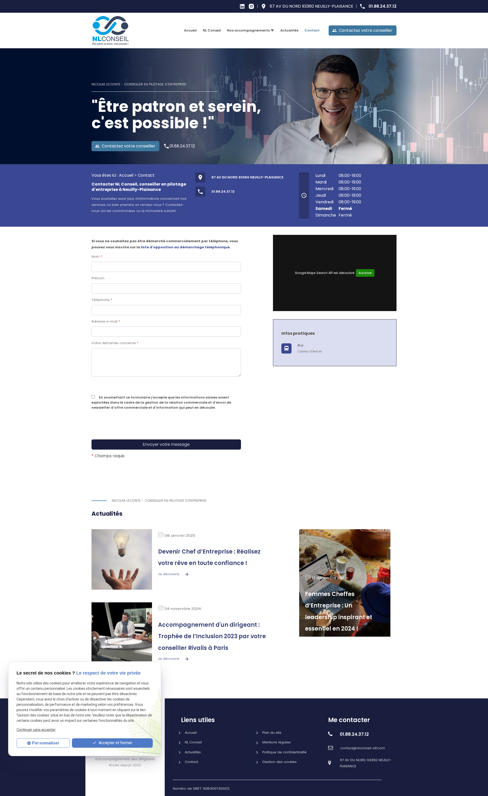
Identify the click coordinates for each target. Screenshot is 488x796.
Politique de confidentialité (284, 752)
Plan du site (271, 732)
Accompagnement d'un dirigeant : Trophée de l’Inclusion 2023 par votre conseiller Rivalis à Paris (212, 636)
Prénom (98, 278)
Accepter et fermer (115, 743)
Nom (97, 256)
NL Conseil (212, 30)
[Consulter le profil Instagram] (251, 6)
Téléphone (102, 299)
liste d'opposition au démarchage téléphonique (185, 247)
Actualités (289, 30)
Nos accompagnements (248, 30)
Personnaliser (45, 743)
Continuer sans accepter (36, 730)
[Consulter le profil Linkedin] (242, 6)
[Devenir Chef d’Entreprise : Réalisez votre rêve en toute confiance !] (122, 559)
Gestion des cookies (279, 761)
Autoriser (365, 273)
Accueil (190, 30)
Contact (311, 30)
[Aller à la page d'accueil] (111, 30)
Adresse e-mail (106, 321)
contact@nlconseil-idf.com (362, 748)
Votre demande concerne (115, 343)
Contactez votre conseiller (362, 30)
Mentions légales (276, 742)
